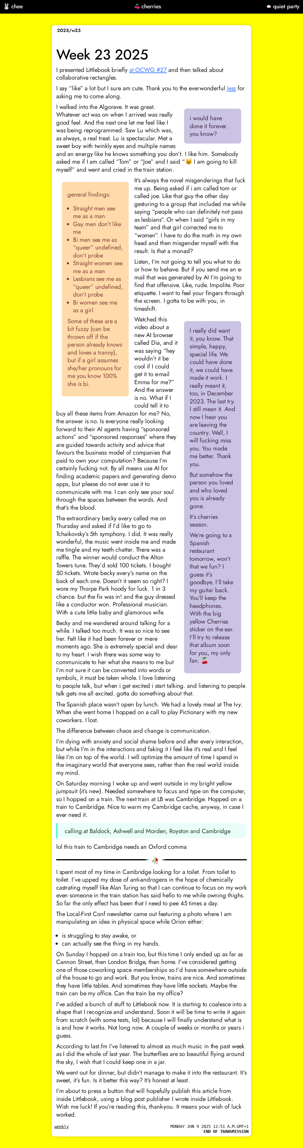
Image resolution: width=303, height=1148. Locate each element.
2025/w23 (68, 30)
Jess (231, 88)
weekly (61, 1126)
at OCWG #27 (148, 69)
